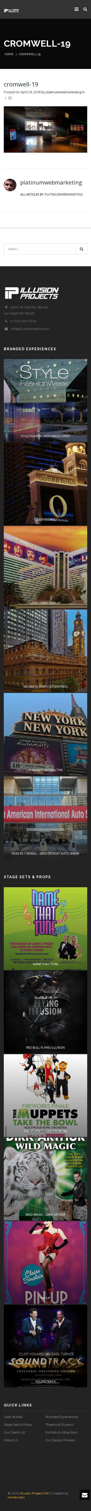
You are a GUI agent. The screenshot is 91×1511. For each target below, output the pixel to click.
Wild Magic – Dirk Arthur (45, 1214)
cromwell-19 (21, 84)
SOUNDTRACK (45, 1381)
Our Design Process (60, 1440)
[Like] (10, 98)
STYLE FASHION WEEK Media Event (45, 436)
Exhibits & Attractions (61, 1432)
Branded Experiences (62, 1417)
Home (9, 54)
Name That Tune (45, 964)
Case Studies (13, 1417)
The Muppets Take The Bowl (45, 1131)
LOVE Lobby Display (45, 603)
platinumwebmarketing (63, 92)
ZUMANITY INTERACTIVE (46, 770)
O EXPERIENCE (45, 519)
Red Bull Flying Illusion (45, 1047)
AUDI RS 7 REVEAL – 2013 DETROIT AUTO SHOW (45, 853)
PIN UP (45, 1298)
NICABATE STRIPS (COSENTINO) (45, 686)
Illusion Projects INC (35, 1493)
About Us (11, 1440)
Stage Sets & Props (18, 1425)
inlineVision (16, 1497)
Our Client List (14, 1432)
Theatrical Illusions (60, 1425)
